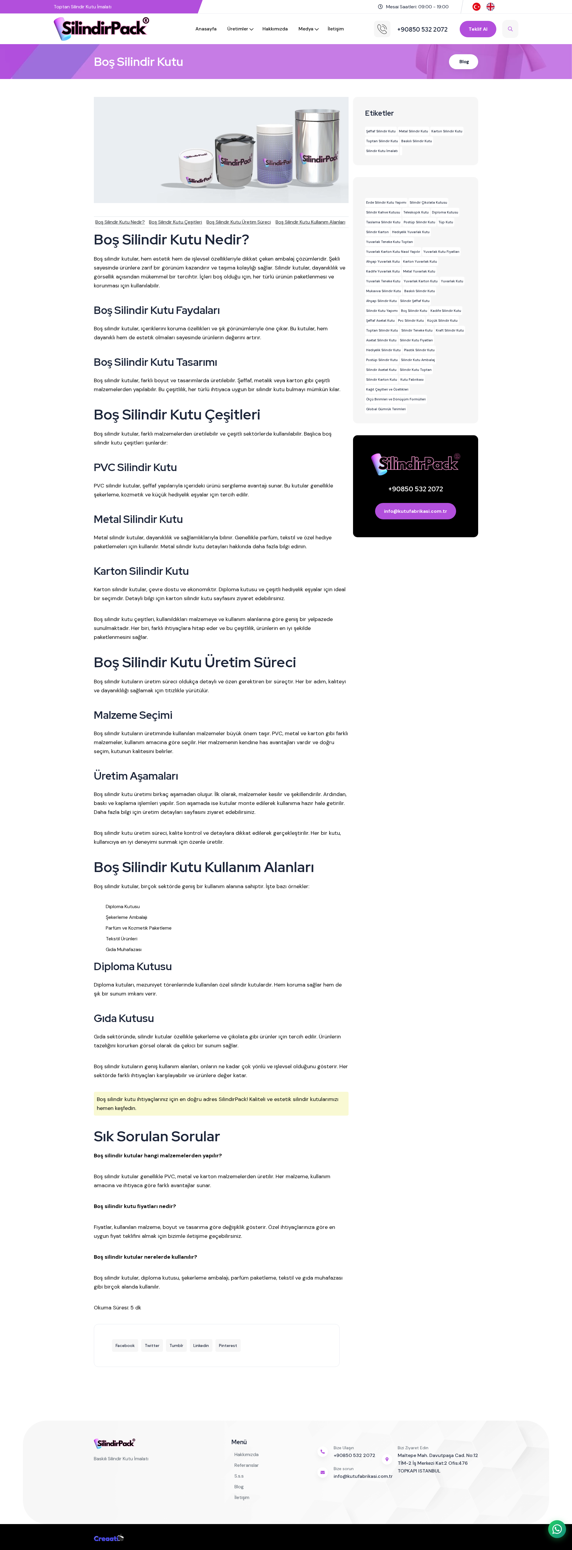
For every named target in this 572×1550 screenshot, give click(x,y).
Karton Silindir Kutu (446, 131)
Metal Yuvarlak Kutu (419, 271)
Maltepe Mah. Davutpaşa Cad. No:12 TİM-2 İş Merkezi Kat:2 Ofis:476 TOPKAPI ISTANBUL (438, 1463)
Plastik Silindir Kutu (419, 350)
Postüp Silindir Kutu (419, 222)
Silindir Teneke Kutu (417, 330)
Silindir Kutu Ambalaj (418, 360)
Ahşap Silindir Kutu (381, 301)
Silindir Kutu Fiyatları (416, 340)
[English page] (490, 6)
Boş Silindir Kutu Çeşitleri (175, 222)
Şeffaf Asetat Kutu (380, 320)
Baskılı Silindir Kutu (416, 141)
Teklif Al (478, 29)
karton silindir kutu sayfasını (200, 598)
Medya (306, 29)
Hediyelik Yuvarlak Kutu (411, 232)
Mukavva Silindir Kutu (383, 291)
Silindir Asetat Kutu (381, 370)
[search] (510, 29)
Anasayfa (206, 29)
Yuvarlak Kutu (452, 281)
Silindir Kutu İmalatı (382, 151)
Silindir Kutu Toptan (416, 370)
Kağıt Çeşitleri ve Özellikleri (387, 389)
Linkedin (201, 1345)
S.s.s (239, 1476)
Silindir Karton (377, 232)
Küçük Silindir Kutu (442, 320)
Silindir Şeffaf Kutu (415, 301)
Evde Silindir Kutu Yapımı (386, 202)
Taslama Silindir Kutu (383, 222)
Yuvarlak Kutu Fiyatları (441, 252)
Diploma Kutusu (445, 212)
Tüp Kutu (446, 222)
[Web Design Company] (109, 1537)
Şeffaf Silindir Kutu (381, 131)
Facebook (125, 1345)
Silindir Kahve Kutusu (383, 212)
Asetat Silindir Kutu (381, 340)
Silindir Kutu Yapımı (382, 311)
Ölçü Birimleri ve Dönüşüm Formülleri (396, 399)
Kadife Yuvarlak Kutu (383, 271)
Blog (464, 61)
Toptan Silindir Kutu (382, 141)
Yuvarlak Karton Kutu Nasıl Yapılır (393, 252)
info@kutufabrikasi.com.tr (415, 511)
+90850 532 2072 (415, 489)
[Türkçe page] (476, 6)
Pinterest (228, 1345)
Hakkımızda (275, 29)
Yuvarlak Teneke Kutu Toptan (389, 242)
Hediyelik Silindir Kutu (383, 350)
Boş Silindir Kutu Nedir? (120, 222)
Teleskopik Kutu (416, 212)
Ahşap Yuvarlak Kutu (383, 261)
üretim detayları (163, 812)
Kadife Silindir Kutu (445, 311)
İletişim (336, 29)
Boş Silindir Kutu (414, 311)
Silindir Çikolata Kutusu (428, 202)
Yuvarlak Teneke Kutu (383, 281)
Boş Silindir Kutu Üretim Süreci (238, 222)
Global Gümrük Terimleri (386, 409)
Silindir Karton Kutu (381, 379)
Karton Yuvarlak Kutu (420, 261)
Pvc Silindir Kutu (411, 320)
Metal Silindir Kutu (413, 131)
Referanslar (246, 1465)
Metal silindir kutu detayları (194, 546)
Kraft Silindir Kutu (450, 330)
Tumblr (176, 1345)
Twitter (152, 1345)
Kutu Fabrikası (412, 379)
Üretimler (237, 29)
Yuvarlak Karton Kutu (421, 281)
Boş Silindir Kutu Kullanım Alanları (310, 222)
